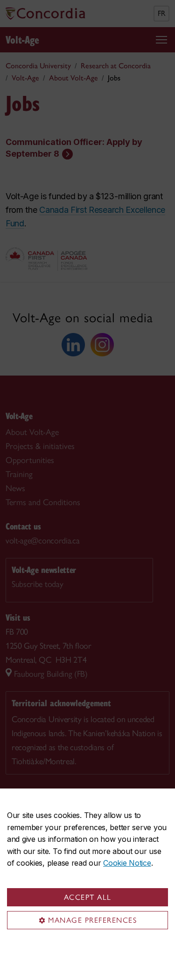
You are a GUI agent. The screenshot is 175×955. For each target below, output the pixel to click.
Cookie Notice (127, 863)
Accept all (88, 897)
